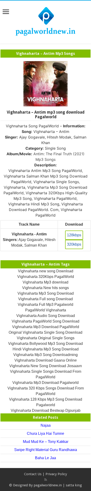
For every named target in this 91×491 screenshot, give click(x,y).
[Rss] (45, 479)
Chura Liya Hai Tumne (45, 433)
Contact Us (33, 474)
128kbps (74, 235)
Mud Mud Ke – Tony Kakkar (45, 442)
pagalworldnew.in (48, 485)
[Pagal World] (45, 21)
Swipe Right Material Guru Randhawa (45, 450)
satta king (74, 485)
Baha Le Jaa (45, 458)
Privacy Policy (56, 474)
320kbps (74, 244)
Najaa (46, 425)
